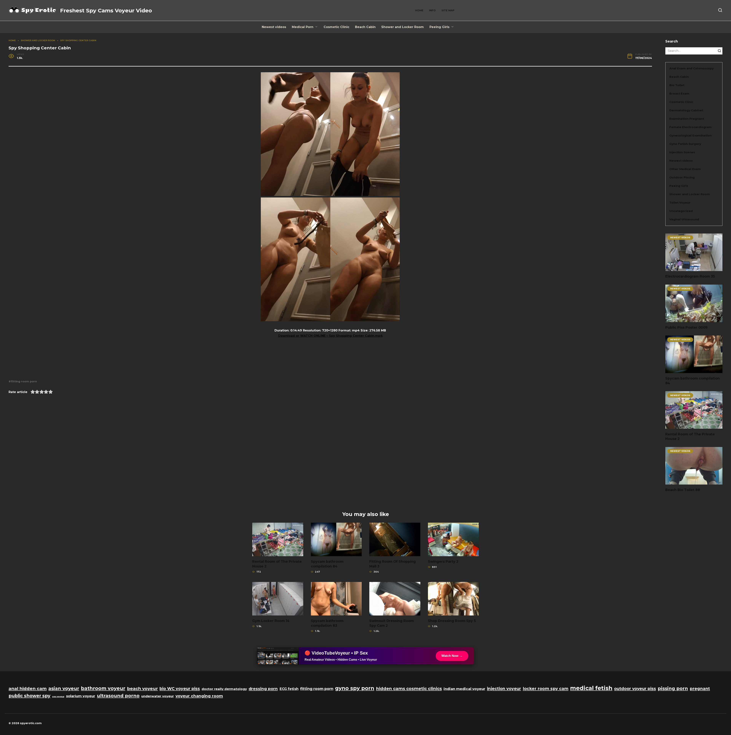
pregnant (700, 688)
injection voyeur (504, 688)
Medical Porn (302, 27)
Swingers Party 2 (443, 561)
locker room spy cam (545, 688)
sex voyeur (58, 696)
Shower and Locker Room (402, 27)
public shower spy (29, 695)
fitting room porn (24, 381)
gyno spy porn (354, 688)
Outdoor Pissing (682, 177)
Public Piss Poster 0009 (686, 327)
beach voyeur (142, 688)
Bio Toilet (676, 85)
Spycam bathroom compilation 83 (327, 623)
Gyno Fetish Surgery (685, 144)
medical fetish (591, 688)
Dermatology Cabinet (686, 110)
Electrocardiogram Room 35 (690, 276)
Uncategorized (681, 211)
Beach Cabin (365, 27)
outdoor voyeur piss (635, 688)
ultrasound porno (118, 695)
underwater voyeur (157, 696)
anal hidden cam (28, 688)
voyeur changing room (199, 695)
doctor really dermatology (224, 689)
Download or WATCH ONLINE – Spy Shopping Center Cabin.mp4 (330, 336)
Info (432, 10)
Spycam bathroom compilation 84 (692, 380)
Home (419, 10)
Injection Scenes (682, 152)
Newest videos (274, 27)
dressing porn (263, 688)
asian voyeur (63, 688)
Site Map (447, 10)
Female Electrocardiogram (690, 127)
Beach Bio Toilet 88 (682, 490)
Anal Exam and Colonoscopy (691, 68)
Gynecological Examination (690, 135)
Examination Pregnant (686, 118)
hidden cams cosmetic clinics (409, 688)
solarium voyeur (80, 696)
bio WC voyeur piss (180, 688)
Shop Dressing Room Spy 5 (452, 621)
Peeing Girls (439, 27)
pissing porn (673, 688)
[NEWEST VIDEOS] (693, 268)
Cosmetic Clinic (336, 27)
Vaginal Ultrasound (684, 219)
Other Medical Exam (685, 169)
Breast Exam (679, 93)
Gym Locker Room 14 (271, 621)
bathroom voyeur (103, 688)
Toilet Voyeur (679, 202)
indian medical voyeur (464, 689)
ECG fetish (288, 689)
